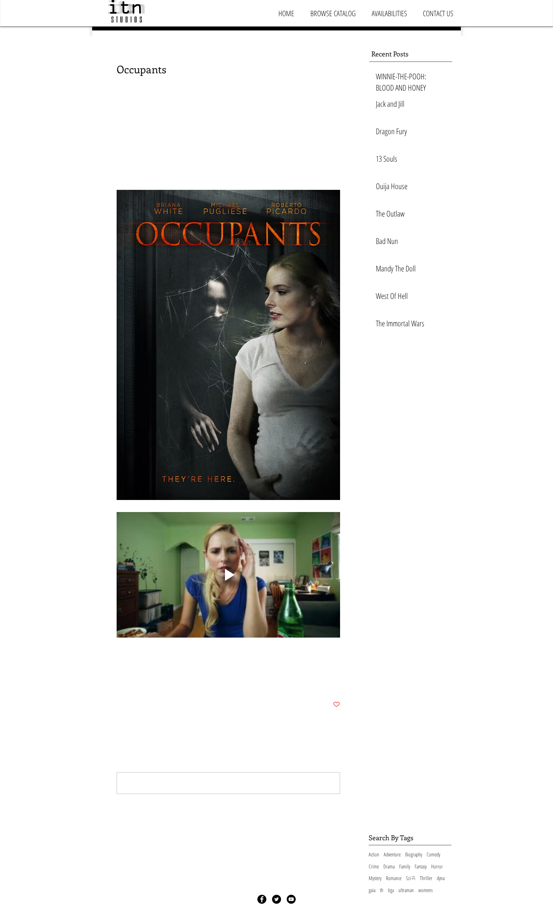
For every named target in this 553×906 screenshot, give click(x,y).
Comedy (433, 854)
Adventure (392, 854)
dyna (441, 878)
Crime (374, 866)
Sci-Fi (410, 878)
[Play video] (228, 575)
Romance (393, 878)
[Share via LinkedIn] (157, 681)
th (381, 890)
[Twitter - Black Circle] (276, 899)
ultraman (406, 890)
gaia (372, 890)
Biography (413, 854)
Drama (389, 866)
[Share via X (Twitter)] (138, 681)
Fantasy (421, 866)
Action (374, 854)
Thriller (426, 878)
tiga (391, 890)
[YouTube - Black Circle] (291, 899)
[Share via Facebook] (120, 681)
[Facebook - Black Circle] (261, 899)
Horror (437, 866)
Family (404, 866)
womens (425, 890)
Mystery (375, 878)
